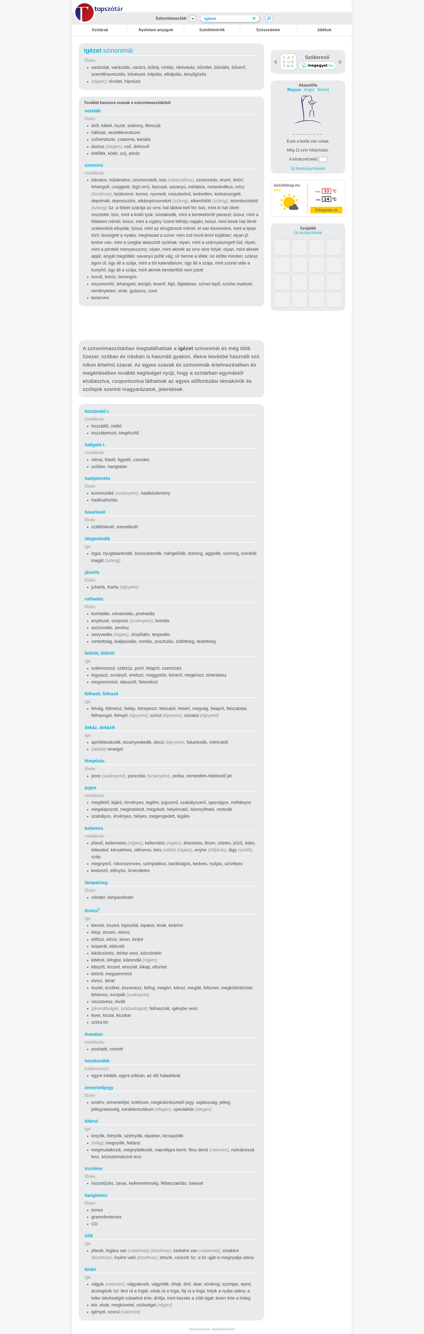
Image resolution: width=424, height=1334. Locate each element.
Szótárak (100, 30)
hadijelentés (97, 478)
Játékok (324, 30)
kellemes (94, 828)
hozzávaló (97, 411)
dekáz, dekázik (100, 727)
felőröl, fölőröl (99, 653)
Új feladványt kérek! (308, 168)
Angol (309, 90)
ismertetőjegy (99, 1087)
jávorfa (92, 572)
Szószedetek (268, 30)
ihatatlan (94, 1034)
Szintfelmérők (212, 30)
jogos (90, 787)
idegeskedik (97, 538)
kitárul (91, 1121)
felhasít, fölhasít (101, 693)
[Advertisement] (171, 324)
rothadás (94, 598)
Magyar (294, 90)
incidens (94, 1168)
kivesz (92, 910)
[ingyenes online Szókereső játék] (288, 62)
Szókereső (317, 57)
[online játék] (317, 65)
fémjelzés (95, 760)
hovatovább (97, 1060)
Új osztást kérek (308, 233)
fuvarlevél (95, 512)
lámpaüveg (96, 882)
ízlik (89, 1235)
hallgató (95, 444)
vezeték (93, 110)
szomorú (94, 165)
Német (323, 90)
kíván (90, 1269)
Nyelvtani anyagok (156, 30)
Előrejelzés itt (326, 210)
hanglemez (96, 1195)
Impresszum (199, 1329)
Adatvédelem (223, 1329)
